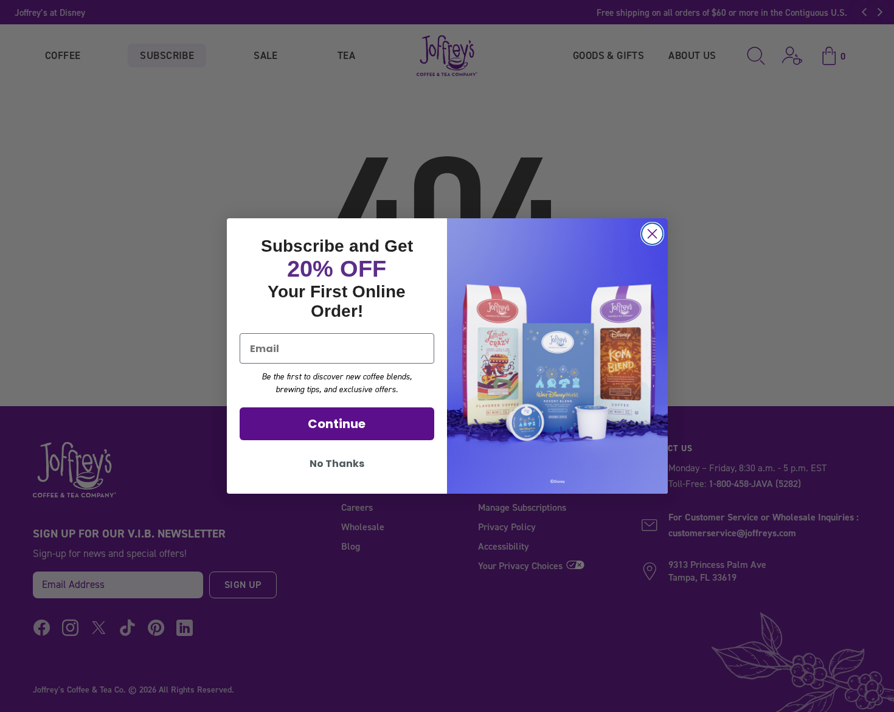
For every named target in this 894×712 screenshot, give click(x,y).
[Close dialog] (652, 233)
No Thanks (337, 464)
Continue (337, 423)
